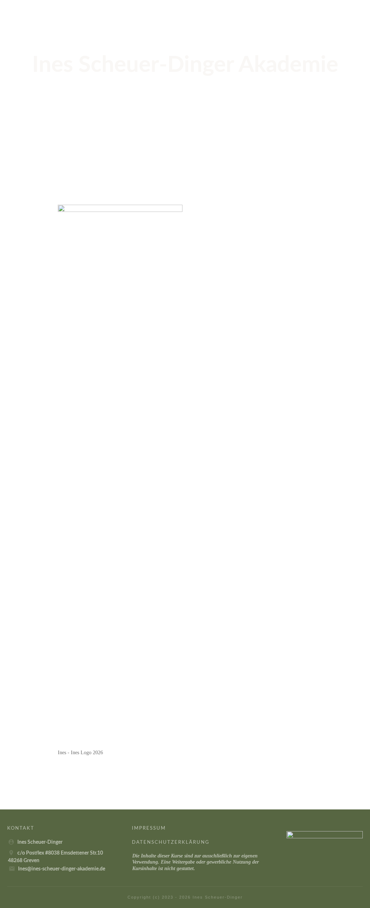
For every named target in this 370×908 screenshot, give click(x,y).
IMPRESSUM (149, 828)
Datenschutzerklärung (171, 842)
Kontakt (20, 828)
